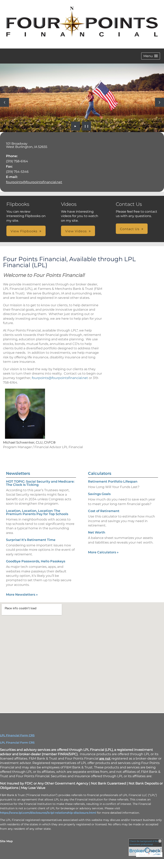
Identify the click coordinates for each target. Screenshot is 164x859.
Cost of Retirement (103, 511)
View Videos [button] (76, 231)
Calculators (99, 473)
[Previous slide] (4, 102)
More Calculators (103, 552)
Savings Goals (99, 494)
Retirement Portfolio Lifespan (112, 481)
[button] (150, 56)
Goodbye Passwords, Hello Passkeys (35, 561)
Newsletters (18, 473)
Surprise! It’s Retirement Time (30, 540)
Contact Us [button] (129, 229)
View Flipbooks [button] (24, 231)
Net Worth (96, 532)
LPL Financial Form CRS (17, 735)
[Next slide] (159, 102)
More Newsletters (22, 594)
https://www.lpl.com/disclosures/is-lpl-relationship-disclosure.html (48, 813)
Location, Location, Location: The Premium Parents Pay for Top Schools (37, 512)
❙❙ (86, 126)
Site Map (6, 841)
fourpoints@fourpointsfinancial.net (34, 182)
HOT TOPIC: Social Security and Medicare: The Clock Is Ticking (40, 483)
